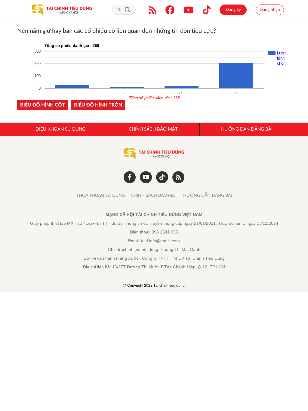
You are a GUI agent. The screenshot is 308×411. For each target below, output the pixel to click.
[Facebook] (170, 9)
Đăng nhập (270, 10)
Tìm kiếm (127, 10)
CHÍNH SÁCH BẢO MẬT (154, 195)
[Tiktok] (206, 9)
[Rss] (178, 177)
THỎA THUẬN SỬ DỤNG (100, 195)
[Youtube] (188, 9)
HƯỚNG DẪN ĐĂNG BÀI (207, 195)
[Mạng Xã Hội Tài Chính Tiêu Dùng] (62, 10)
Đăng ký (233, 10)
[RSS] (152, 9)
